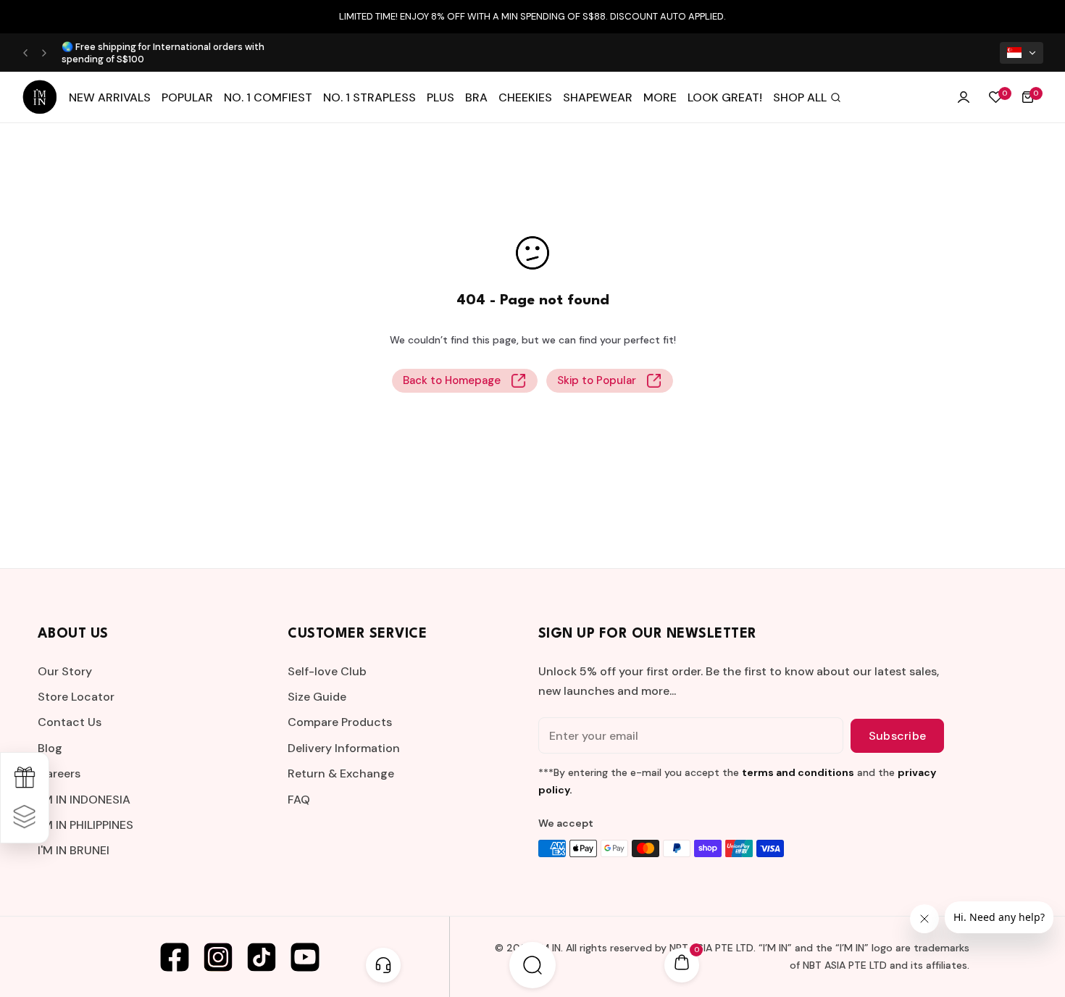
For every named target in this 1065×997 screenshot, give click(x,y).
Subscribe (897, 735)
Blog (50, 748)
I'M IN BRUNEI (73, 850)
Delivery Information (344, 748)
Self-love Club (327, 671)
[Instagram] (218, 957)
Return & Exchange (341, 773)
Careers (59, 773)
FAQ (299, 799)
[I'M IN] (40, 97)
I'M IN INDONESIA (84, 799)
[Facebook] (174, 957)
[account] (964, 97)
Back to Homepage (452, 380)
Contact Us (69, 722)
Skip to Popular (596, 380)
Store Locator (76, 696)
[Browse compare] (24, 817)
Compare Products (340, 722)
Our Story (65, 671)
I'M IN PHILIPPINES (85, 825)
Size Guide (317, 696)
